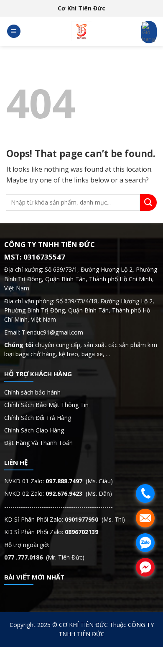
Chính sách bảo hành (32, 392)
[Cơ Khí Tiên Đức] (81, 31)
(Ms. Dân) (79, 493)
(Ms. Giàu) (79, 481)
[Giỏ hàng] (149, 32)
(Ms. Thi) (95, 519)
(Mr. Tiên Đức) (44, 557)
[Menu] (13, 31)
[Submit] (148, 202)
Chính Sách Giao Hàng (34, 430)
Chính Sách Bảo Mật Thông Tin (47, 405)
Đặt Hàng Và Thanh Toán (38, 443)
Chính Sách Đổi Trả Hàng (37, 418)
